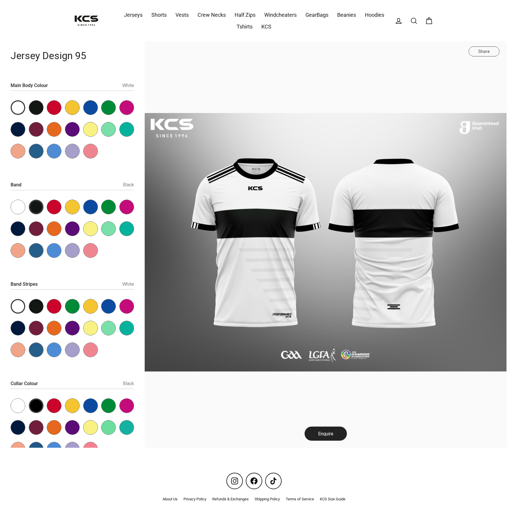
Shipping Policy (267, 499)
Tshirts (245, 27)
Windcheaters (280, 15)
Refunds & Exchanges (230, 499)
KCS (266, 27)
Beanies (346, 15)
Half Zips (245, 15)
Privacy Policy (194, 499)
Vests (182, 15)
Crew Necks (212, 15)
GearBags (316, 15)
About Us (170, 499)
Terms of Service (300, 499)
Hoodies (374, 15)
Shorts (159, 15)
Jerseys (133, 15)
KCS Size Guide (332, 499)
